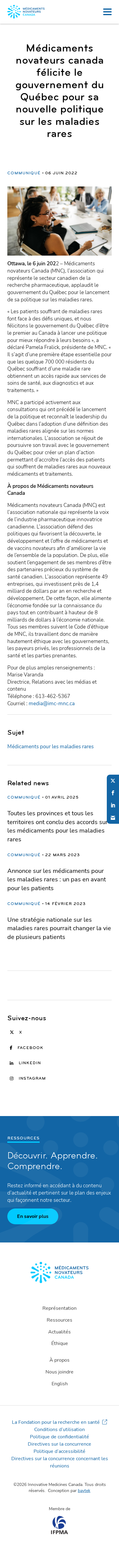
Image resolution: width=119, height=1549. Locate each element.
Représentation (59, 1308)
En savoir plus (33, 1216)
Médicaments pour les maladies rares (50, 746)
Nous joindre (59, 1372)
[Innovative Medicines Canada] (59, 1272)
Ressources (59, 1320)
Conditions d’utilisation (59, 1429)
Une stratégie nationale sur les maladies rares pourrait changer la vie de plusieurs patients (59, 928)
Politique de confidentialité (59, 1436)
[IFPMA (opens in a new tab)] (59, 1532)
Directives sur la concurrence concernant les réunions (59, 1462)
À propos (59, 1360)
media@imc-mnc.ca (52, 703)
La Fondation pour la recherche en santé (56, 1422)
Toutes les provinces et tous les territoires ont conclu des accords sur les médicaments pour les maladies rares (57, 826)
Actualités (59, 1332)
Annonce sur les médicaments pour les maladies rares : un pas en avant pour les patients (56, 879)
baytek (84, 1491)
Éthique (59, 1343)
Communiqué (24, 173)
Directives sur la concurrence (59, 1444)
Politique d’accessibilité (59, 1451)
